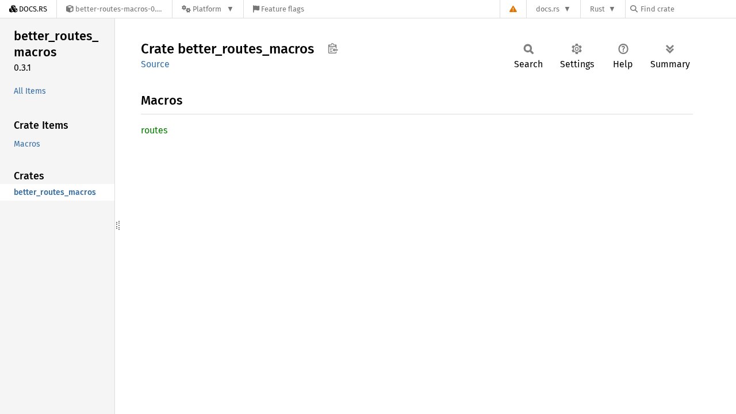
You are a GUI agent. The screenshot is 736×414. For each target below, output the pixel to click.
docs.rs (547, 9)
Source (155, 64)
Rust (597, 9)
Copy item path (332, 48)
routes (154, 130)
